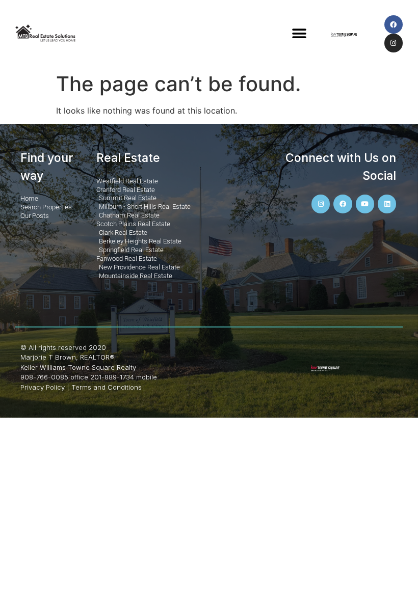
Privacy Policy (42, 387)
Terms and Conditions (106, 387)
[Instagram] (393, 43)
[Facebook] (393, 24)
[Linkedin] (387, 204)
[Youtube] (365, 204)
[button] (299, 33)
